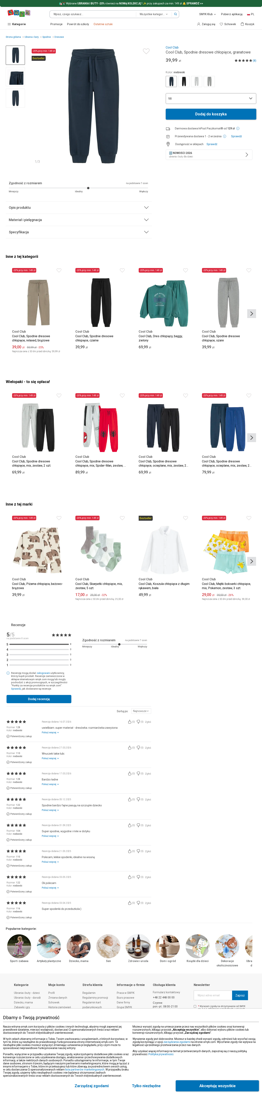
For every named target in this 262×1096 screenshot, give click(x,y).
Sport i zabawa (19, 961)
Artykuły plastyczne (49, 961)
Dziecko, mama (78, 961)
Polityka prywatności (160, 1054)
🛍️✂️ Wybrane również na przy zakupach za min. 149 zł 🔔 (131, 3)
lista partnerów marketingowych (84, 1069)
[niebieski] (171, 81)
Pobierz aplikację (231, 14)
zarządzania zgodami (176, 1041)
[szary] (196, 81)
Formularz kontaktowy (166, 992)
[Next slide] (147, 105)
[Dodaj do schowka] (145, 50)
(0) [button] (133, 721)
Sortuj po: (122, 711)
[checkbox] (195, 1006)
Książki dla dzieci (198, 961)
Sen (108, 961)
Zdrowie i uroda (138, 961)
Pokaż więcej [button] (49, 732)
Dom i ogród (168, 961)
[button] (175, 14)
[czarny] (184, 81)
